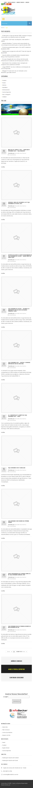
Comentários (12, 155)
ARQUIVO (27, 2)
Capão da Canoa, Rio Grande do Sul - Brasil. (14, 768)
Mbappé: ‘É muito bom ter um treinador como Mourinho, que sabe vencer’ (14, 71)
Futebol (4, 80)
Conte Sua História (7, 732)
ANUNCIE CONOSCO (20, 2)
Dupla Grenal (5, 748)
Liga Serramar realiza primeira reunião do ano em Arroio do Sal (19, 626)
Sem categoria (6, 94)
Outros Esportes (6, 92)
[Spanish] (7, 4)
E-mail (6, 697)
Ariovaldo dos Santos (20, 153)
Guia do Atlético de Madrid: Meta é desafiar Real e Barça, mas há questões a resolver (15, 56)
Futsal (3, 83)
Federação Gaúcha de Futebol (10, 758)
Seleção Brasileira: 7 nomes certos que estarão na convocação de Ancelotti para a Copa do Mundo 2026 (15, 44)
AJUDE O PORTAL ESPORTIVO (16, 669)
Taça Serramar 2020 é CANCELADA (16, 468)
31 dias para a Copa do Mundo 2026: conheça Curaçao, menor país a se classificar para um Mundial (16, 36)
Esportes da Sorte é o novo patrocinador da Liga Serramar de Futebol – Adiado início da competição (20, 256)
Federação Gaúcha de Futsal (10, 760)
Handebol (4, 87)
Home (2, 27)
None (8, 651)
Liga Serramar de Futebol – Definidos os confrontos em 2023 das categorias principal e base (18, 310)
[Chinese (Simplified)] (10, 4)
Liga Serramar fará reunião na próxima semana (18, 521)
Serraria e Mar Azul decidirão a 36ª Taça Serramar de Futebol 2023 (19, 202)
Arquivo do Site (6, 735)
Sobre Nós (5, 727)
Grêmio (4, 85)
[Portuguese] (2, 4)
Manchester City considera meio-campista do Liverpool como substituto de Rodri (14, 63)
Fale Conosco (6, 730)
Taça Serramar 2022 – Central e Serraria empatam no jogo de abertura (19, 363)
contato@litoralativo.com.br (10, 774)
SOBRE (5, 2)
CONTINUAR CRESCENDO (17, 678)
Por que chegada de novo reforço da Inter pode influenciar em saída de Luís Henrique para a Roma (14, 59)
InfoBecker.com (15, 785)
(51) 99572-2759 (7, 771)
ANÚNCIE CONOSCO (16, 661)
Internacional (5, 90)
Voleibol (4, 97)
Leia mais (3, 167)
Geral (3, 742)
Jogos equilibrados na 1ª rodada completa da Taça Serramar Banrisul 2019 (19, 574)
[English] (5, 4)
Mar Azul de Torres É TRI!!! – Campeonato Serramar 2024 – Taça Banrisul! (19, 150)
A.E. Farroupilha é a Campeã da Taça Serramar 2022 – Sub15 (17, 415)
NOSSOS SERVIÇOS (11, 2)
